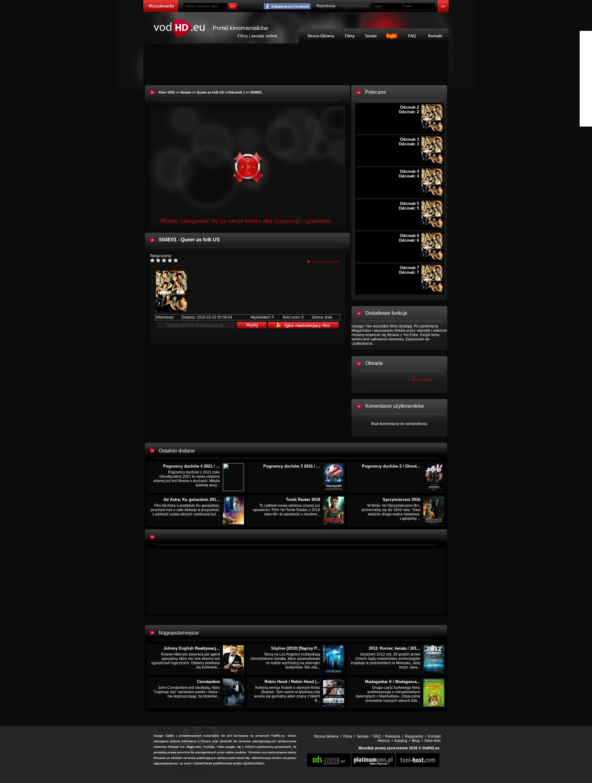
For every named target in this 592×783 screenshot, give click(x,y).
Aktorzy (383, 741)
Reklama (392, 736)
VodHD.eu (430, 748)
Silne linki (432, 741)
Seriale (370, 36)
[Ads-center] (329, 766)
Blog (416, 741)
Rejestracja (325, 6)
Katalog (400, 741)
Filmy (350, 36)
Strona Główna (319, 36)
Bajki (392, 36)
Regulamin (414, 736)
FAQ (412, 36)
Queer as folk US (210, 92)
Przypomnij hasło (353, 6)
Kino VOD (167, 92)
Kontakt (435, 36)
